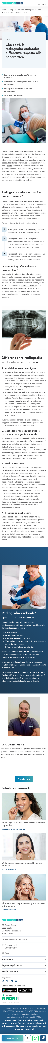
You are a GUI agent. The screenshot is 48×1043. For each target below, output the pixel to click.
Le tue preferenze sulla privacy (31, 1026)
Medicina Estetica (9, 910)
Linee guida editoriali (24, 1029)
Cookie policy (11, 1020)
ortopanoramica (37, 392)
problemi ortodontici (11, 537)
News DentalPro (8, 829)
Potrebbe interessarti (13, 95)
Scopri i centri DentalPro (15, 939)
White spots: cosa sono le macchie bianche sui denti (22, 864)
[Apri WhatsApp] (35, 1038)
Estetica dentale (9, 869)
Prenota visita (24, 779)
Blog (7, 39)
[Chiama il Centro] (28, 1038)
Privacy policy (25, 1020)
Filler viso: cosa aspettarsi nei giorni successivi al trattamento (24, 905)
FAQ (6, 953)
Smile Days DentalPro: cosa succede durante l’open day (23, 824)
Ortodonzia (20, 829)
